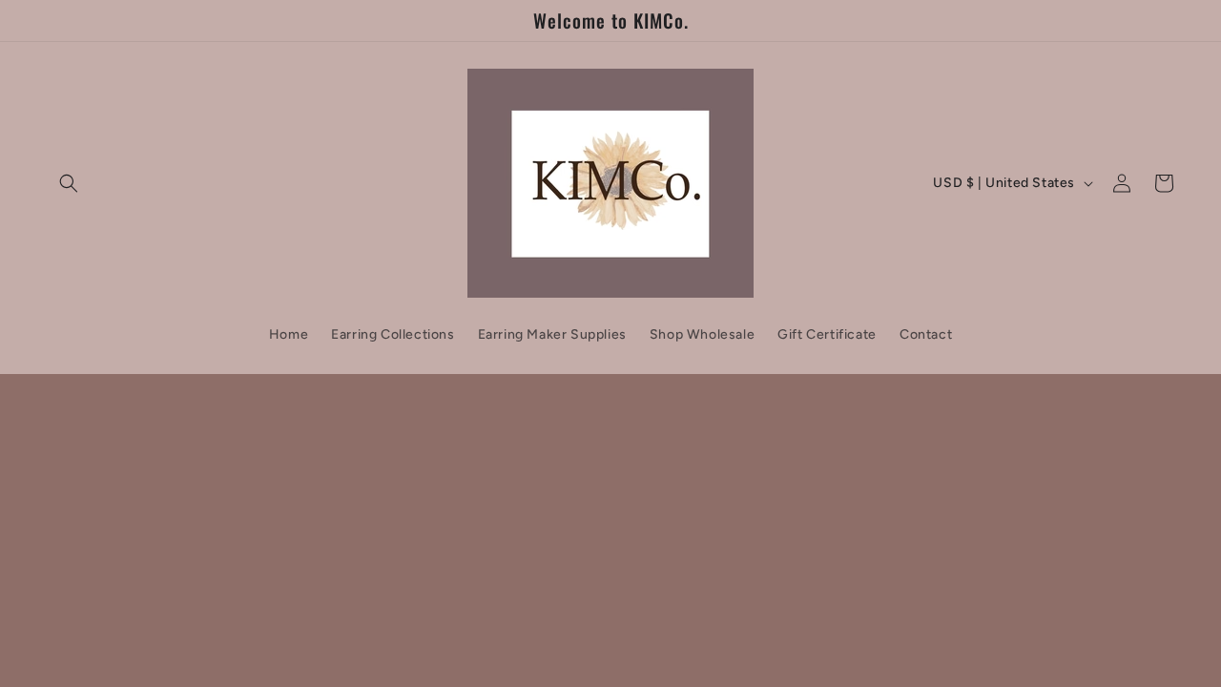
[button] (69, 183)
